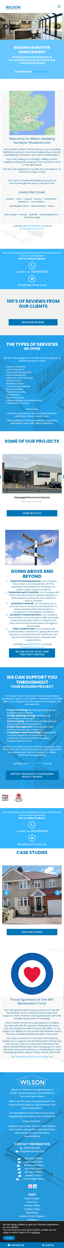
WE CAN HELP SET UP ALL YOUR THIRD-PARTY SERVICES (32, 653)
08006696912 (40, 71)
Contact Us (17, 1245)
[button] (6, 892)
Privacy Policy (32, 1205)
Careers (32, 1219)
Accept (9, 1238)
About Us (32, 1202)
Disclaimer (32, 1212)
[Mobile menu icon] (59, 6)
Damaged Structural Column (32, 497)
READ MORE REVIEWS (33, 322)
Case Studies (32, 1198)
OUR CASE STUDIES (32, 932)
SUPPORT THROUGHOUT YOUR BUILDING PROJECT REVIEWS (32, 775)
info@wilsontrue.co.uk (32, 228)
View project (32, 887)
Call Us (50, 1245)
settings (35, 1232)
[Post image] (32, 894)
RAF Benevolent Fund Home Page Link (32, 1056)
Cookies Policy (32, 1209)
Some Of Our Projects (32, 1216)
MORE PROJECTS (32, 513)
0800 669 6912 (32, 1148)
